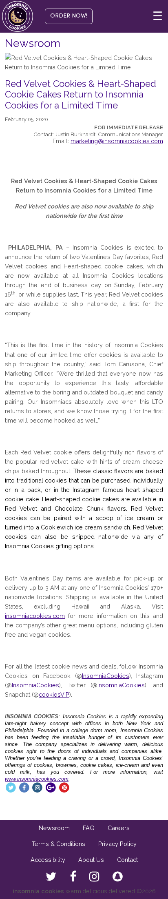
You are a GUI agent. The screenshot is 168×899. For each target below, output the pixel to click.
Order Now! (68, 16)
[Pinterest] (64, 787)
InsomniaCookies (105, 675)
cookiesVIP (54, 694)
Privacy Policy (117, 843)
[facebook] (73, 877)
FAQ (89, 827)
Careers (119, 827)
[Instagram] (38, 787)
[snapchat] (117, 877)
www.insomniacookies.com (37, 779)
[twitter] (51, 877)
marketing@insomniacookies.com (117, 140)
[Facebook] (24, 787)
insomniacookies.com (35, 615)
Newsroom (54, 827)
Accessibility (48, 859)
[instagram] (94, 877)
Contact (127, 859)
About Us (91, 859)
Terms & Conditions (58, 843)
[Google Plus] (51, 787)
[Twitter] (11, 787)
